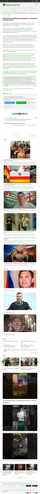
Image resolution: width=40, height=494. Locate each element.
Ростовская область (19, 10)
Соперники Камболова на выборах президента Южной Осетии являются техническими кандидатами (17, 184)
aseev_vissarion (11, 117)
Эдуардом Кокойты (19, 31)
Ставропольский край (6, 11)
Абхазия (4, 7)
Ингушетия (10, 8)
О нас (3, 485)
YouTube (6, 85)
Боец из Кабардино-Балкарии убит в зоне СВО (28, 342)
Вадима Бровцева (6, 32)
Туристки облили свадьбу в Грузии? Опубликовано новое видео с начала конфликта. (8, 473)
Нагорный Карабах (5, 10)
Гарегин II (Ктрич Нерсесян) (9, 334)
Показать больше (20, 477)
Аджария (7, 7)
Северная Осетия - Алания (27, 10)
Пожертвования (21, 485)
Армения (18, 7)
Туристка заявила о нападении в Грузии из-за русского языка (31, 472)
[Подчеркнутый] (18, 125)
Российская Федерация (12, 10)
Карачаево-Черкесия (27, 8)
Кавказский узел (6, 53)
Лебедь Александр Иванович (9, 290)
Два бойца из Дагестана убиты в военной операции (11, 350)
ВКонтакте (6, 83)
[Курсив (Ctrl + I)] (16, 125)
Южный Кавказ (20, 11)
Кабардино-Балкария (16, 8)
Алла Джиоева (20, 28)
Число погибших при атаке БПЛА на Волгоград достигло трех (28, 346)
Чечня (11, 11)
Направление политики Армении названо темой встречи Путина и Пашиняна (18, 263)
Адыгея (10, 7)
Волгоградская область (31, 7)
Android (17, 77)
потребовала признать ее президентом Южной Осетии (23, 57)
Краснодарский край (34, 8)
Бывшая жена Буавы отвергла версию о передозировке (14, 209)
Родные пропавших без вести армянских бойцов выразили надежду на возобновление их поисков (20, 238)
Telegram (28, 79)
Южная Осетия (15, 11)
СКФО (32, 10)
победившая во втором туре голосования (15, 55)
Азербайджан (14, 7)
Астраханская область (23, 7)
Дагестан (7, 8)
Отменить (32, 135)
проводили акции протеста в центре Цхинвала (17, 59)
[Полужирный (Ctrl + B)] (14, 125)
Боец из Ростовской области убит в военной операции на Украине (10, 346)
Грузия (4, 8)
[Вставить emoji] (22, 125)
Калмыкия (21, 8)
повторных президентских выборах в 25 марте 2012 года (25, 65)
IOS (20, 77)
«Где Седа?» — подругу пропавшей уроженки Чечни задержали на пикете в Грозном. (19, 432)
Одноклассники (13, 83)
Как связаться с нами (12, 485)
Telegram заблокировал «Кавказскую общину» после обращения (19, 472)
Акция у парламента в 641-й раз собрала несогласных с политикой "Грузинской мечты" (19, 232)
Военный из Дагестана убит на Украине (11, 341)
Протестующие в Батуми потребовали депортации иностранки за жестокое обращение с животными (18, 160)
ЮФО (23, 11)
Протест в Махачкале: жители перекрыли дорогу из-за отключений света (16, 460)
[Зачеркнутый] (20, 125)
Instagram (33, 82)
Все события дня (34, 352)
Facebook (28, 82)
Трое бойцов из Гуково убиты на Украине (29, 349)
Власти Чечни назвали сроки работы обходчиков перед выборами (27, 369)
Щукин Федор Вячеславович (9, 312)
